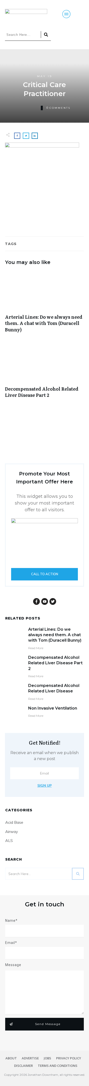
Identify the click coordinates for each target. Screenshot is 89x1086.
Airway (11, 831)
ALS (9, 840)
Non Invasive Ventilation (52, 708)
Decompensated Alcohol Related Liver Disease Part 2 (44, 373)
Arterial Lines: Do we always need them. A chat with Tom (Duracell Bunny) (44, 304)
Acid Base (14, 822)
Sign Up (44, 785)
